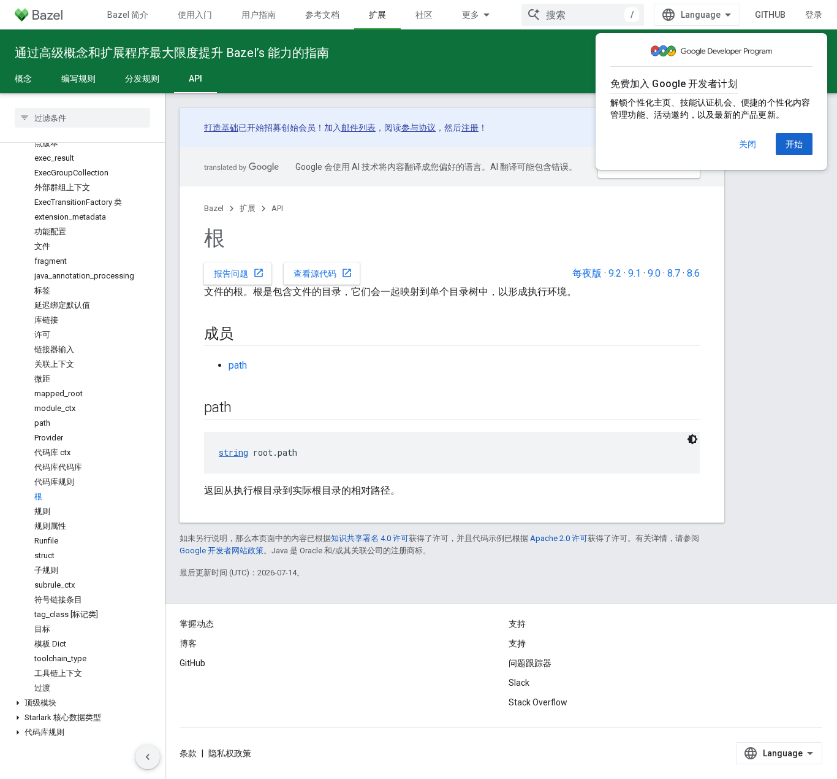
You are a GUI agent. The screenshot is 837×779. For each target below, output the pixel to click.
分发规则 (142, 78)
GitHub (770, 15)
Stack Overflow (538, 702)
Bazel (214, 208)
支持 (517, 643)
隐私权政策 (229, 753)
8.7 (673, 273)
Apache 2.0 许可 (559, 538)
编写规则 (78, 78)
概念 (23, 78)
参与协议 (418, 127)
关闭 (747, 144)
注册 (470, 127)
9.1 (634, 273)
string (233, 452)
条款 (188, 753)
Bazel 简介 (127, 15)
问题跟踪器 (530, 663)
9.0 (654, 273)
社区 (424, 15)
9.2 (614, 273)
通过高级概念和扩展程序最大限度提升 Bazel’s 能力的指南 (172, 52)
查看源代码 (323, 272)
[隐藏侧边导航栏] (147, 757)
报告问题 (239, 272)
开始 (794, 144)
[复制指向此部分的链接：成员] (245, 335)
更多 (470, 15)
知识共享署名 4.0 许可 (370, 538)
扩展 (377, 15)
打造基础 (221, 127)
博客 (188, 643)
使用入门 (195, 15)
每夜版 (587, 273)
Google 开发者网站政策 (221, 550)
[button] (82, 703)
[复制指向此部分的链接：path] (244, 408)
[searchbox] (82, 118)
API (195, 78)
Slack (519, 683)
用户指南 (258, 15)
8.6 (693, 273)
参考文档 (322, 15)
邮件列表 (358, 127)
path (238, 365)
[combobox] (582, 15)
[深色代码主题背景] (692, 439)
